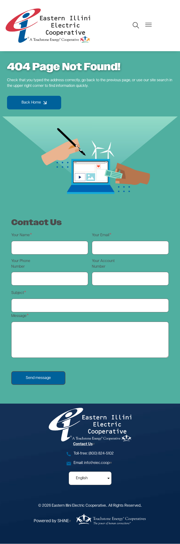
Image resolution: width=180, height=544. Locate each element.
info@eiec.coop (96, 463)
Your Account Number (103, 264)
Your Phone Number (20, 264)
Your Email (100, 235)
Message (18, 316)
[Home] (48, 25)
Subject (17, 293)
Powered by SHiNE (51, 521)
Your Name (20, 235)
